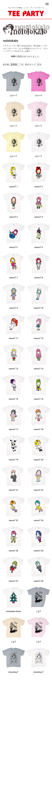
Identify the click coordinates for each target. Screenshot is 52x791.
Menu (47, 2)
